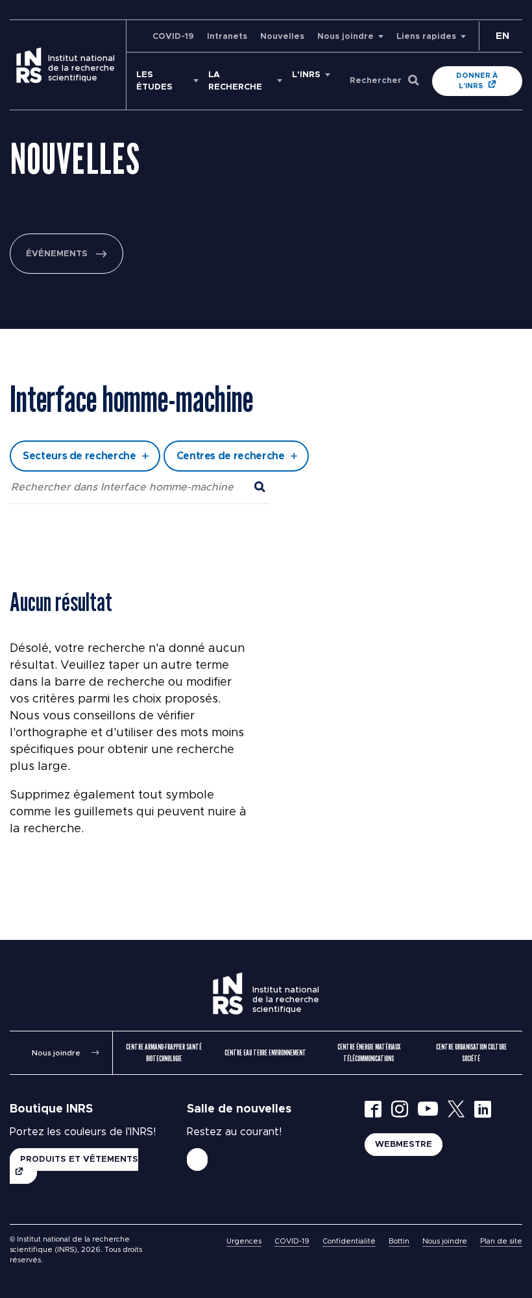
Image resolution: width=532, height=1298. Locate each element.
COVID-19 (173, 36)
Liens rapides (426, 36)
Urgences (243, 1241)
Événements (57, 254)
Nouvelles (282, 36)
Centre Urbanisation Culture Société (471, 1052)
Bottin (399, 1241)
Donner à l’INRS (477, 81)
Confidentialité (349, 1241)
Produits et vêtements (79, 1159)
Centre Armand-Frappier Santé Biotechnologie (164, 1052)
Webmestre (403, 1144)
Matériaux (151, 365)
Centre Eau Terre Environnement (265, 1052)
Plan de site (501, 1241)
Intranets (227, 36)
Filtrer (266, 418)
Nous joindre (345, 36)
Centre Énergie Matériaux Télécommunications (368, 1052)
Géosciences (158, 330)
